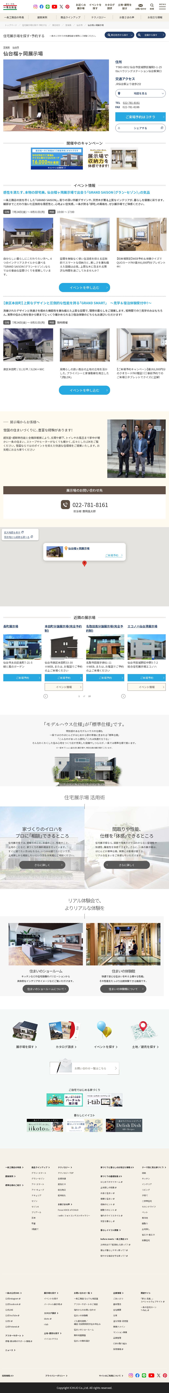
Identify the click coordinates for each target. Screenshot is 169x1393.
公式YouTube (11, 1315)
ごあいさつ (118, 1298)
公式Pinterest (11, 1326)
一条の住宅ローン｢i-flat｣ (148, 1308)
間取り (145, 1223)
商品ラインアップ (70, 17)
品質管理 (117, 1337)
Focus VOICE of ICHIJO (68, 1209)
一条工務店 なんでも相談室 (86, 1298)
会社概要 (117, 1309)
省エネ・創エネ (148, 1234)
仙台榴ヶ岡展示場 (78, 548)
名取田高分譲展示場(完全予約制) (104, 628)
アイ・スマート (38, 1184)
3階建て (35, 1229)
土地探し (146, 1229)
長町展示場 (10, 626)
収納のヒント (106, 1204)
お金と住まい (106, 1193)
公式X (7, 1321)
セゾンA (35, 1206)
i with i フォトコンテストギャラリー (74, 1215)
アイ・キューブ (38, 1189)
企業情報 (117, 1292)
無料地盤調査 (80, 1335)
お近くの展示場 (81, 6)
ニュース (9, 1350)
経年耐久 (62, 1195)
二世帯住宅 (147, 1201)
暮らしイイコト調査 (109, 1230)
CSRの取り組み (120, 1343)
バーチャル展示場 (52, 1304)
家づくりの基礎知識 (109, 1176)
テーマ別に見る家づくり (153, 1167)
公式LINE (9, 1309)
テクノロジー (98, 17)
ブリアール (36, 1212)
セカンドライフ (149, 1206)
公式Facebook (11, 1304)
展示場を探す (50, 1292)
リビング (146, 1189)
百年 (33, 1217)
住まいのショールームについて (45, 989)
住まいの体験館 (81, 1315)
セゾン (34, 1201)
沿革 (115, 1315)
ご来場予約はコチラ (140, 116)
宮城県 (6, 47)
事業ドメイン (119, 1326)
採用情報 (117, 1349)
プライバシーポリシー (55, 1375)
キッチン (146, 1178)
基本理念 (117, 1304)
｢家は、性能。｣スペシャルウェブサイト (151, 1300)
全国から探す (150, 34)
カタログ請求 (110, 6)
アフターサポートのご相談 (86, 1304)
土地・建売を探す (125, 6)
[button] (84, 563)
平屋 (33, 1223)
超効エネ (62, 1184)
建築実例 (42, 17)
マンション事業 (120, 1332)
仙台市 (16, 47)
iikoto (46, 1318)
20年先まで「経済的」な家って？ (114, 1244)
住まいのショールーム (84, 1329)
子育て (145, 1195)
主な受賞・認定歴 (120, 1321)
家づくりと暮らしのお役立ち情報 (115, 1167)
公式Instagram (11, 1298)
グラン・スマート (39, 1172)
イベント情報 (64, 687)
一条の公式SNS (12, 1292)
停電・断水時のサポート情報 (17, 1341)
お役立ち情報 (155, 17)
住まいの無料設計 (82, 1340)
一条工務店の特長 (14, 17)
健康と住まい (106, 1198)
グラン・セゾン (38, 1178)
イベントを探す (95, 6)
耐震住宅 (146, 1240)
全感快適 (62, 1178)
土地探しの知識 (107, 1187)
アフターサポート (13, 1335)
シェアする (140, 128)
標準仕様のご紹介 (13, 1185)
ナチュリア (36, 1195)
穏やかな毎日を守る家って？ (113, 1255)
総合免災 (62, 1189)
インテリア (147, 1184)
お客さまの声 (126, 17)
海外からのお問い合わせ (85, 1309)
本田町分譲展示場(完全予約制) (63, 628)
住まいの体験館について (123, 989)
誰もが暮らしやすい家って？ (113, 1250)
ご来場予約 (111, 555)
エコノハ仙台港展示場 (142, 626)
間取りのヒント (107, 1209)
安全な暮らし (106, 1221)
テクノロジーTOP (66, 1172)
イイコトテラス (51, 1338)
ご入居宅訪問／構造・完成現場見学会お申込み (87, 1322)
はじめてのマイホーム (110, 1181)
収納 (144, 1172)
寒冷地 (145, 1217)
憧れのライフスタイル (110, 1215)
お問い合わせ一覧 (82, 1292)
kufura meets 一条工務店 (112, 1238)
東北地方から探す (119, 34)
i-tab (46, 1324)
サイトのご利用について (110, 1375)
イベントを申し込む (84, 287)
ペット (145, 1212)
